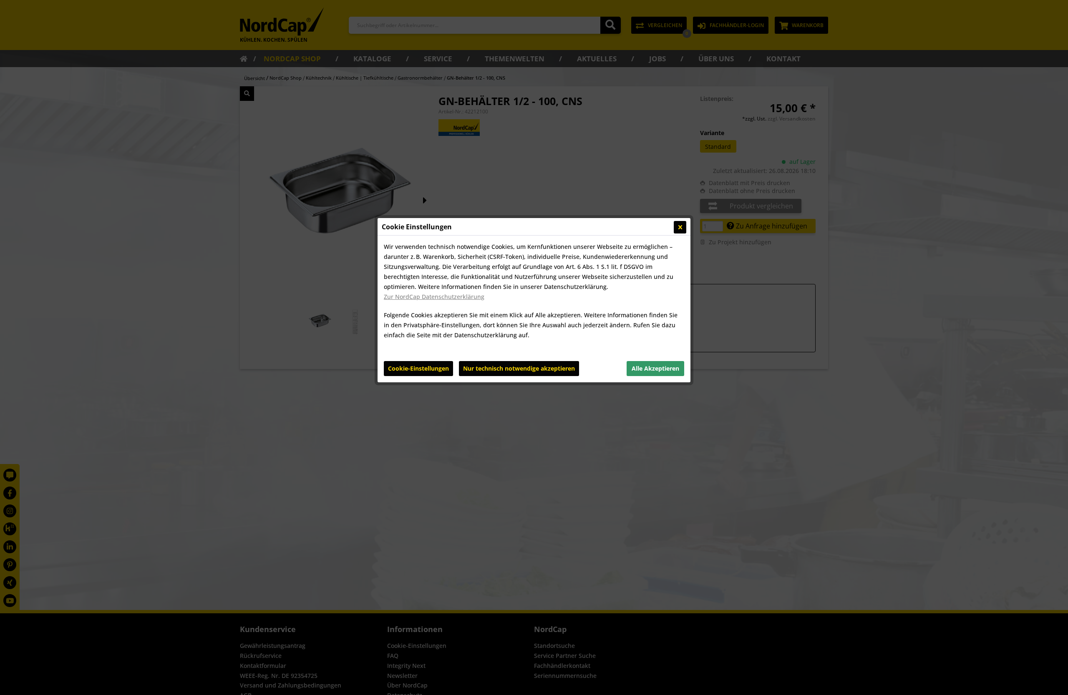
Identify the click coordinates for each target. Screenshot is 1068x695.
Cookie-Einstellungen (418, 368)
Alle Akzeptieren (655, 368)
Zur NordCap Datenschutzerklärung (434, 297)
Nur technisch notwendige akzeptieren (519, 368)
